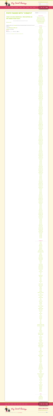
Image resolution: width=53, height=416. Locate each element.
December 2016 (41, 124)
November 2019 (41, 81)
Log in (41, 395)
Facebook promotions (41, 292)
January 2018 (40, 108)
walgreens (40, 388)
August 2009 (40, 232)
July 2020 (40, 71)
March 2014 (40, 165)
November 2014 (41, 155)
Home (6, 7)
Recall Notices (41, 351)
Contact (34, 7)
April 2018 (40, 104)
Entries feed (40, 396)
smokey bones (41, 367)
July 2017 (40, 115)
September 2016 (40, 128)
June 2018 (40, 102)
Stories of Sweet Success (40, 373)
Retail (40, 357)
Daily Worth (40, 276)
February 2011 (41, 210)
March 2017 (40, 120)
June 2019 (40, 87)
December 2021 (41, 53)
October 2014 (41, 156)
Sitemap (18, 412)
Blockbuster (40, 256)
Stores (21, 7)
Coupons (12, 7)
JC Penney (40, 315)
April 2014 (40, 163)
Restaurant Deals (40, 355)
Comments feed (41, 397)
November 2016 (41, 125)
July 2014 (40, 160)
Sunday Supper (41, 376)
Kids (40, 320)
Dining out (40, 281)
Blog (24, 7)
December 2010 (41, 213)
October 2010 (41, 215)
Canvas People (41, 259)
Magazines (40, 330)
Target (41, 378)
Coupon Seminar (40, 267)
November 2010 (41, 214)
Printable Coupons (40, 345)
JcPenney (40, 318)
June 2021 (40, 59)
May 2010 (40, 221)
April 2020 (40, 75)
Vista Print (40, 387)
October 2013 (41, 171)
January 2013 (40, 182)
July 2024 (40, 34)
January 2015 (40, 152)
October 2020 (41, 67)
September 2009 (40, 231)
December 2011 (41, 198)
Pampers (40, 339)
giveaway (40, 302)
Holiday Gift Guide (40, 308)
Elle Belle (40, 288)
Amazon (41, 243)
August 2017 (40, 114)
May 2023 (40, 43)
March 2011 (40, 209)
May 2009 (40, 236)
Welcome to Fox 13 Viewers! (40, 17)
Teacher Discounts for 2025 (40, 18)
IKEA (40, 312)
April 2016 (40, 134)
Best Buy (40, 254)
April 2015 (40, 149)
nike (40, 335)
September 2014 (40, 157)
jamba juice (40, 313)
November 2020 (41, 66)
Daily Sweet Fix (41, 275)
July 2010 (40, 219)
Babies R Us (40, 249)
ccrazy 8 (18, 33)
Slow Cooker (40, 366)
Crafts (40, 272)
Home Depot (40, 309)
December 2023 (41, 38)
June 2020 (40, 72)
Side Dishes (40, 365)
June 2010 (40, 220)
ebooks (41, 287)
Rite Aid (41, 360)
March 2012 (40, 194)
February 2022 (41, 51)
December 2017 (41, 109)
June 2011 (40, 205)
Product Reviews (40, 346)
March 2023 (40, 45)
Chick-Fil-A (40, 260)
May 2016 (40, 133)
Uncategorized (12, 33)
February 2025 (41, 29)
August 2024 (40, 33)
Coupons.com (41, 271)
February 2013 (41, 181)
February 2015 (41, 151)
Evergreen (40, 291)
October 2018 (41, 97)
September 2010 (40, 216)
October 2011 (41, 200)
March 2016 (40, 135)
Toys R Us (40, 382)
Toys (40, 381)
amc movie (40, 244)
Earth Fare (40, 286)
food (40, 298)
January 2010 (40, 226)
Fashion (41, 296)
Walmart (41, 389)
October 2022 (41, 48)
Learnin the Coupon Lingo (40, 325)
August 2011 (40, 203)
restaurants (40, 356)
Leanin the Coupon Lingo (40, 324)
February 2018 (41, 107)
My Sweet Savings (40, 334)
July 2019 (40, 86)
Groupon (40, 307)
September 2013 (40, 172)
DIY (40, 282)
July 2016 (40, 130)
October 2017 (41, 112)
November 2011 (41, 199)
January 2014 (40, 167)
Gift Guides (16, 7)
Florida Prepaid (41, 297)
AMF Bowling (40, 245)
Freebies (41, 299)
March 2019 (40, 91)
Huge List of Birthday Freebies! (41, 19)
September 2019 (40, 83)
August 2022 (40, 49)
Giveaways (40, 303)
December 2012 (41, 183)
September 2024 (40, 32)
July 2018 (40, 101)
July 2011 (40, 204)
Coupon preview (40, 266)
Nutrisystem (40, 336)
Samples (41, 361)
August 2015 (40, 144)
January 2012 (40, 197)
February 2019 (41, 92)
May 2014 (40, 162)
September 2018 (40, 98)
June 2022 (40, 50)
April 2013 (40, 178)
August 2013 (40, 173)
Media (31, 7)
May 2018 (40, 103)
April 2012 (40, 193)
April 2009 (40, 237)
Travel (41, 383)
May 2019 (40, 88)
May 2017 (40, 118)
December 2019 (41, 80)
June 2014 (40, 161)
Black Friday (40, 255)
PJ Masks (40, 341)
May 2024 (40, 35)
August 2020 (40, 70)
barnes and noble (40, 250)
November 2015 (41, 140)
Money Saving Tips (40, 333)
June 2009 (40, 235)
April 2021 (40, 60)
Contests (40, 261)
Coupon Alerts (41, 264)
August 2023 (40, 40)
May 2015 (40, 147)
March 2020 (40, 76)
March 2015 (40, 150)
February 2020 (41, 77)
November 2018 (41, 96)
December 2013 (41, 168)
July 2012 (40, 189)
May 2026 (40, 27)
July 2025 (40, 28)
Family (41, 293)
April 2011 (40, 208)
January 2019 (40, 93)
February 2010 (41, 225)
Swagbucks (40, 377)
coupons (41, 270)
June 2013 (40, 176)
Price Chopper (41, 344)
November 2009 (41, 229)
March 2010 (40, 224)
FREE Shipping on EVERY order (13, 27)
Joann (40, 319)
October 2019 (41, 82)
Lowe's (41, 328)
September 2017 (40, 113)
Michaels (40, 331)
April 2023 (40, 44)
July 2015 (40, 145)
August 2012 (40, 188)
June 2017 (40, 117)
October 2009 (41, 230)
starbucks (40, 371)
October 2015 (41, 141)
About (9, 7)
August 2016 (40, 129)
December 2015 (41, 139)
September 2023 (40, 39)
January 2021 (40, 64)
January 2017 (40, 123)
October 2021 (41, 54)
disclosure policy (9, 22)
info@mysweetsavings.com (44, 2)
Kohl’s (40, 323)
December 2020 (41, 65)
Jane (40, 314)
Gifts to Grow (40, 301)
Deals (40, 277)
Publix (40, 347)
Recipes (27, 7)
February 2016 (41, 136)
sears (40, 362)
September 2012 (40, 187)
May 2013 (40, 177)
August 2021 (40, 56)
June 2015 (40, 146)
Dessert (41, 280)
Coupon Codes (41, 265)
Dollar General (41, 283)
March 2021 (40, 61)
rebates (41, 350)
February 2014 (41, 166)
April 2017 (40, 119)
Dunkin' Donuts (41, 285)
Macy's (41, 329)
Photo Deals (40, 340)
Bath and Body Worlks (41, 251)
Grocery (41, 304)
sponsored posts (40, 368)
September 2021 (40, 55)
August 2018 (40, 99)
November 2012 (41, 184)
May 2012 (40, 192)
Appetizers (40, 248)
